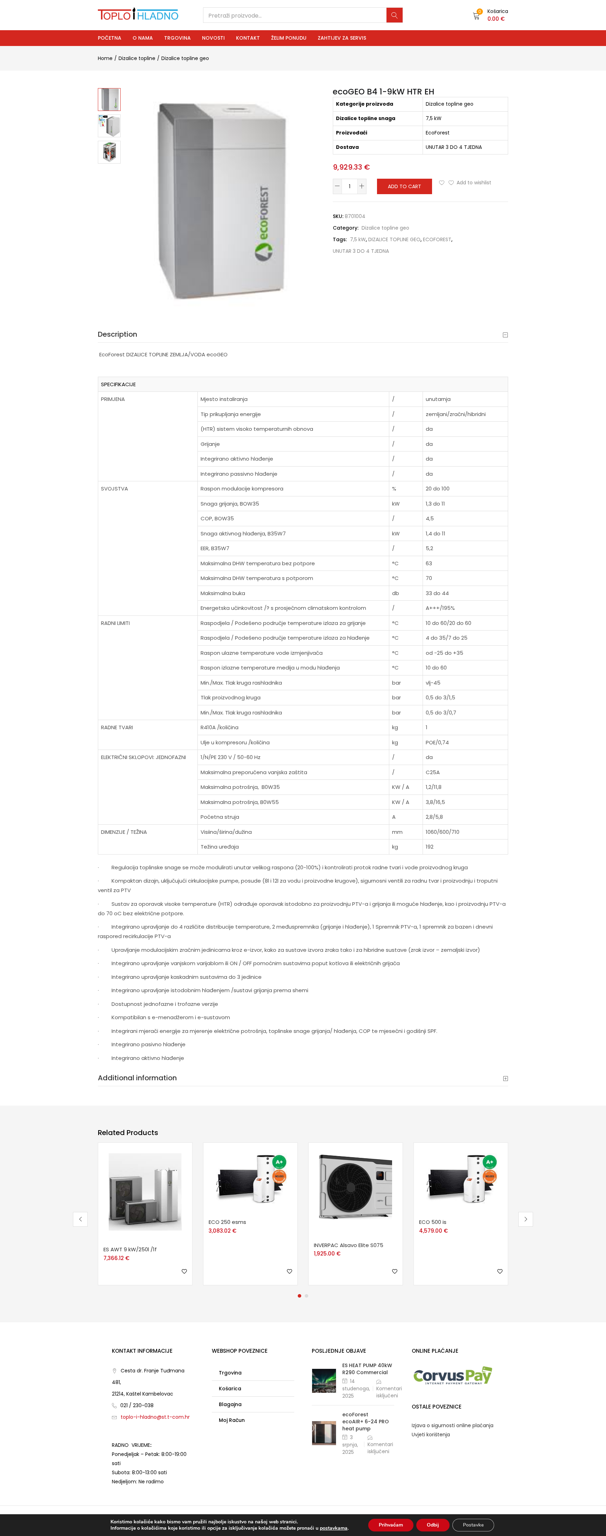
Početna (109, 37)
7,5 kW (358, 239)
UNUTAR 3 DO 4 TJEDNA (361, 251)
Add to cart (404, 186)
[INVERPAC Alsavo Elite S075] (355, 1189)
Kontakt (248, 37)
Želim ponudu (289, 37)
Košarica (230, 1388)
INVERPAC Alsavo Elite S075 (348, 1245)
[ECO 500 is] (460, 1177)
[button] (490, 15)
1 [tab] (299, 1296)
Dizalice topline (137, 58)
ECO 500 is (432, 1222)
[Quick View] (146, 1241)
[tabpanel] (145, 1214)
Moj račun (232, 1420)
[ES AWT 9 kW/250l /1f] (145, 1191)
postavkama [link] (334, 1528)
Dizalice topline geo (185, 58)
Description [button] (117, 334)
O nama (143, 37)
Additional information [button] (137, 1078)
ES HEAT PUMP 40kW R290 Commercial (367, 1369)
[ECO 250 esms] (250, 1177)
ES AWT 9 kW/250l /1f (130, 1249)
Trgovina (177, 37)
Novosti (213, 37)
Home (105, 58)
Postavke (473, 1525)
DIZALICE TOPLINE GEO (394, 239)
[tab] (303, 334)
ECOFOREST (437, 239)
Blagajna (230, 1404)
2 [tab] (306, 1296)
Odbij (433, 1525)
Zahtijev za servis (342, 37)
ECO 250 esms (227, 1222)
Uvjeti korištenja (431, 1434)
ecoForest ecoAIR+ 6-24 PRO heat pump (365, 1421)
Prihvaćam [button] (391, 1525)
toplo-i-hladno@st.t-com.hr (155, 1416)
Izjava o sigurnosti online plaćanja (452, 1425)
